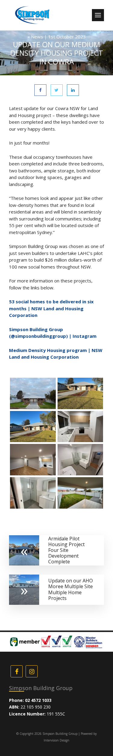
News (37, 37)
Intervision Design (56, 740)
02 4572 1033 (38, 700)
